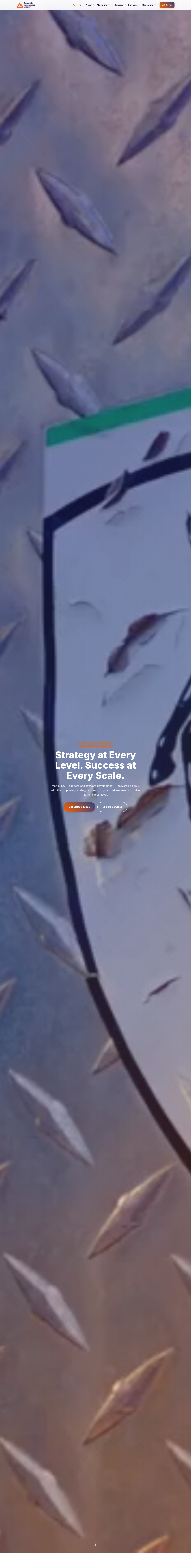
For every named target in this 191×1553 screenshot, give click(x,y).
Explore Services (112, 806)
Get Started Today (79, 806)
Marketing (102, 5)
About (89, 5)
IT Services (117, 5)
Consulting (147, 5)
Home (78, 5)
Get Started (167, 5)
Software (133, 5)
